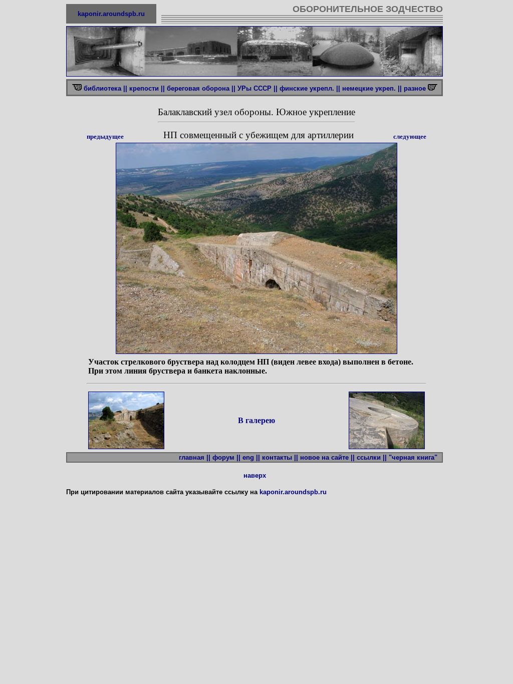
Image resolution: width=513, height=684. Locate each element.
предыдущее (105, 136)
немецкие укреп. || (372, 88)
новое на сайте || (327, 457)
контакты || (280, 457)
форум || (226, 457)
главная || (194, 457)
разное (416, 88)
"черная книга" (415, 457)
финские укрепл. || (310, 88)
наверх (254, 475)
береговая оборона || (201, 88)
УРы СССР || (257, 88)
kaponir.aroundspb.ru (111, 14)
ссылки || (372, 457)
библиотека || (105, 88)
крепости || (147, 88)
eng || (251, 457)
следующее (409, 136)
